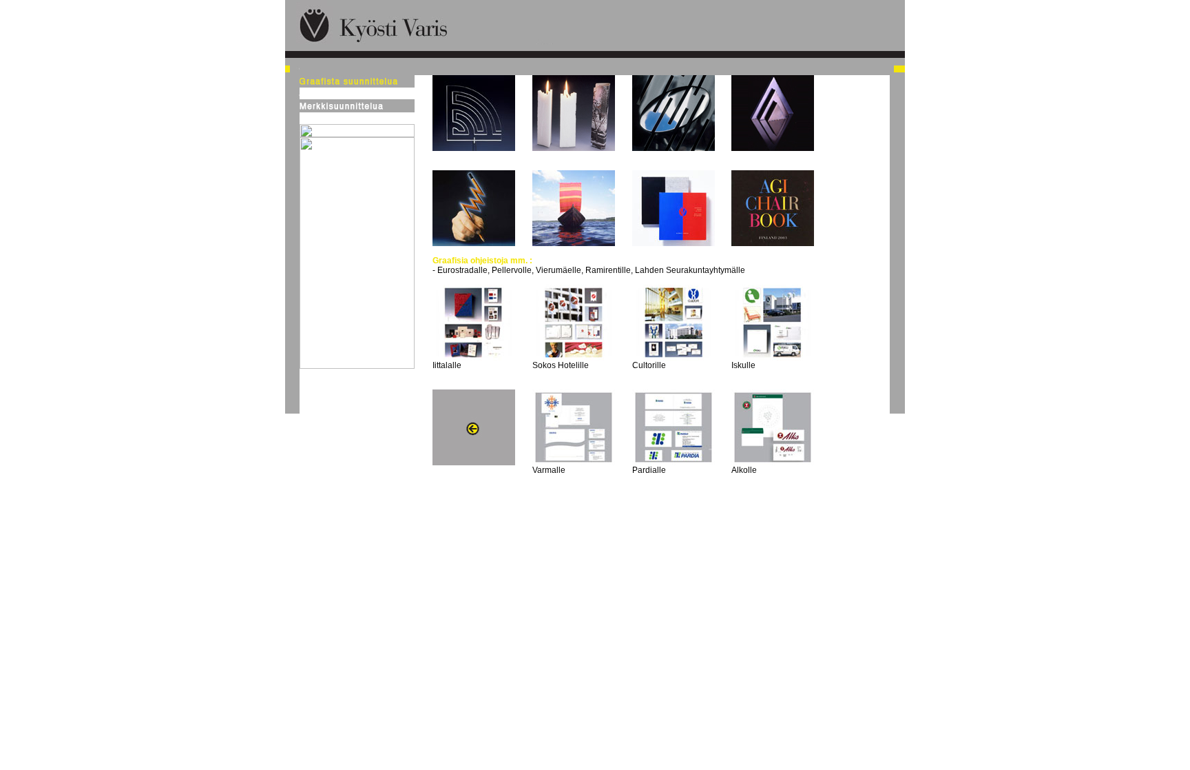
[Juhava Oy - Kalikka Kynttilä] (573, 148)
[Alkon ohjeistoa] (772, 462)
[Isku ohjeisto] (772, 358)
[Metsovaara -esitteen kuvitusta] (573, 243)
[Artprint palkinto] (772, 148)
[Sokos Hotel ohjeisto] (573, 358)
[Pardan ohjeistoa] (673, 462)
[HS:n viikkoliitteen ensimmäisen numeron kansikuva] (473, 243)
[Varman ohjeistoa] (573, 462)
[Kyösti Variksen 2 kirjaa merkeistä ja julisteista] (673, 243)
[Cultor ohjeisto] (673, 358)
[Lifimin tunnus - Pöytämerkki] (473, 148)
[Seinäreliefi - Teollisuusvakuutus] (673, 148)
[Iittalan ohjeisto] (473, 358)
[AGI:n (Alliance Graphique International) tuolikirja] (772, 243)
